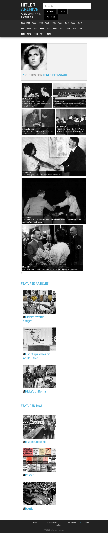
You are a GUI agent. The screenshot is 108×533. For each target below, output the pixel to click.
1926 (54, 23)
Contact (58, 525)
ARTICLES (51, 17)
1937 (61, 28)
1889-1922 (25, 23)
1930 (80, 23)
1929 (73, 23)
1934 (42, 28)
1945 (49, 34)
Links (87, 522)
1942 (29, 34)
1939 (74, 28)
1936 (55, 28)
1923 (34, 23)
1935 (48, 28)
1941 (23, 34)
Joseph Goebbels (34, 442)
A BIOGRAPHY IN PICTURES (31, 15)
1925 (47, 23)
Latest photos (71, 522)
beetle (28, 509)
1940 (81, 28)
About (21, 522)
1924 (41, 23)
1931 (22, 28)
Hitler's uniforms (34, 392)
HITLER (29, 7)
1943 (36, 34)
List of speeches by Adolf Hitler (36, 356)
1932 (29, 28)
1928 (67, 23)
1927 (60, 23)
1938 (68, 28)
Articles (35, 522)
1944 (42, 34)
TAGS (62, 11)
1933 (35, 28)
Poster (28, 475)
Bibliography (52, 522)
